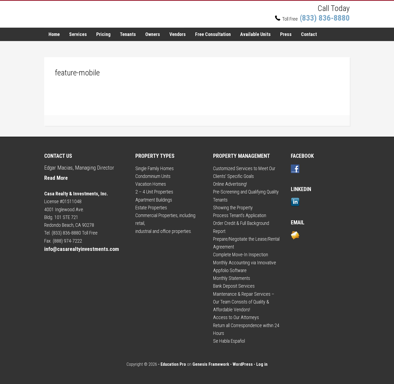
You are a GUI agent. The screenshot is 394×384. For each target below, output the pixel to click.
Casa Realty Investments (114, 14)
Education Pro (173, 364)
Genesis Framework (210, 364)
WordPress (243, 364)
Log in (261, 364)
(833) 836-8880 (324, 18)
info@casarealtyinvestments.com (81, 249)
